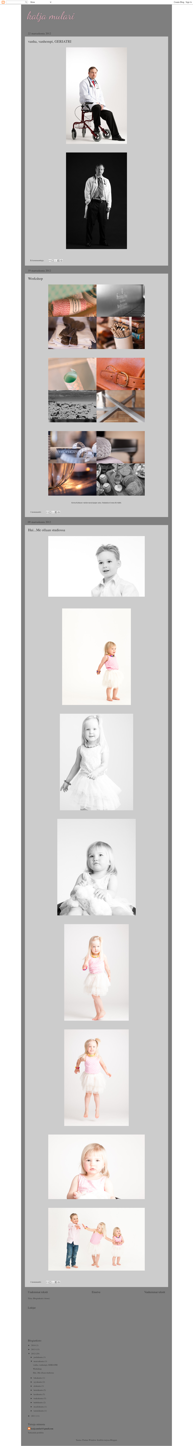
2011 (33, 1415)
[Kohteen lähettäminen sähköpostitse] (49, 260)
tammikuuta (39, 1410)
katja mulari (50, 15)
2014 (33, 1345)
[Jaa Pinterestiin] (61, 260)
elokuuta (37, 1386)
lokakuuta (38, 1377)
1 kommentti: (36, 512)
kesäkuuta (38, 1394)
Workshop (35, 278)
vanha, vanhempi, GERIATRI (49, 41)
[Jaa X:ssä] (55, 260)
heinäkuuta (38, 1390)
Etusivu (96, 1292)
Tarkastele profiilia (36, 1432)
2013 (33, 1349)
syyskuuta (38, 1382)
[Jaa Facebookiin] (58, 260)
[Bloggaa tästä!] (52, 260)
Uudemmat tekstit (38, 1292)
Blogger (113, 1440)
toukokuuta (39, 1398)
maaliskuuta (39, 1406)
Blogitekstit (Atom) (41, 1298)
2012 (33, 1353)
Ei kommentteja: (37, 260)
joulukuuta (38, 1357)
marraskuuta (39, 1361)
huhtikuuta (38, 1402)
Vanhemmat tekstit (154, 1292)
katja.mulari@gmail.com (42, 1428)
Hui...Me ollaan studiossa (46, 529)
